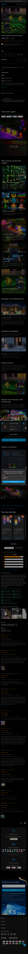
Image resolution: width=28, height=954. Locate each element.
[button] (14, 477)
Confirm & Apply (13, 481)
